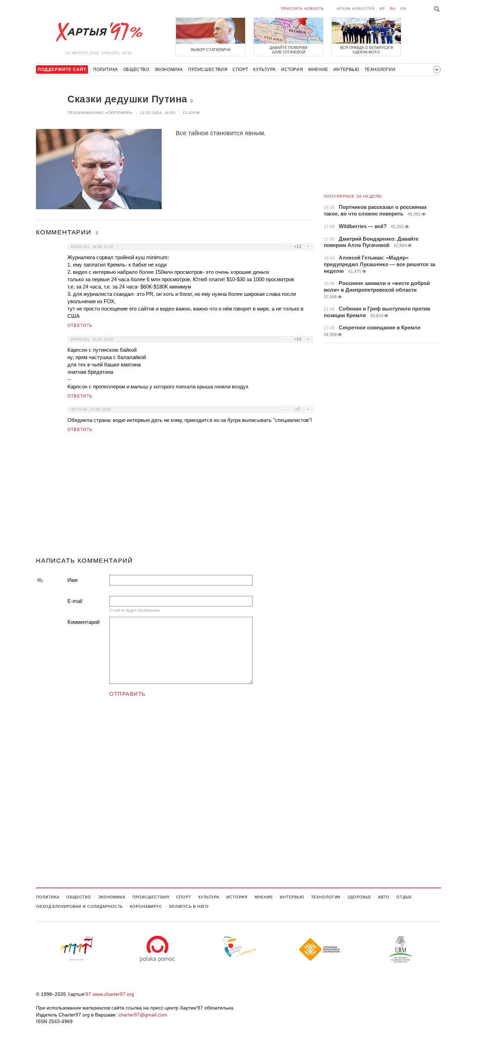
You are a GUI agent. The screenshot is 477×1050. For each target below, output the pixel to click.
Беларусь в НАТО (189, 906)
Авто (383, 897)
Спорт (240, 69)
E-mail (74, 601)
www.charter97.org (113, 994)
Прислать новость (302, 8)
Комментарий (83, 622)
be (382, 8)
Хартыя (98, 32)
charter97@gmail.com (142, 1015)
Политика (105, 69)
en (403, 8)
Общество (136, 69)
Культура (264, 69)
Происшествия (207, 69)
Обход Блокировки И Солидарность (79, 906)
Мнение (318, 69)
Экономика (168, 69)
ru (393, 8)
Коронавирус (146, 906)
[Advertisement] (174, 498)
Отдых (404, 897)
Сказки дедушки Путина (127, 99)
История (292, 69)
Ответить (80, 325)
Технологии (380, 69)
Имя (72, 580)
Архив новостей (356, 8)
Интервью (346, 69)
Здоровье (359, 897)
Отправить (127, 694)
